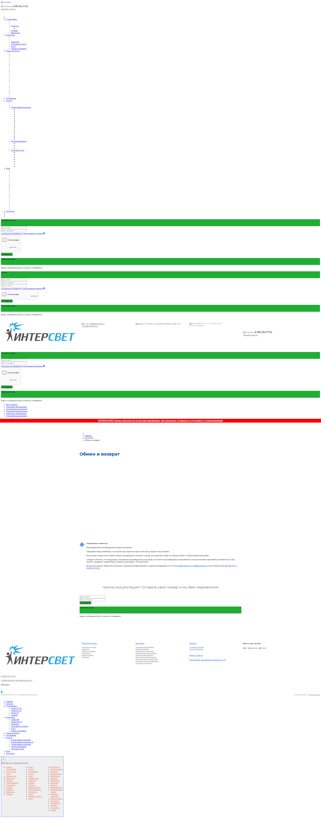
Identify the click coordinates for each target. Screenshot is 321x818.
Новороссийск (35, 796)
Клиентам (10, 35)
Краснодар (11, 776)
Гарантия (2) (16, 722)
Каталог (9, 704)
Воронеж (10, 778)
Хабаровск (55, 781)
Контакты (10, 211)
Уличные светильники (144, 655)
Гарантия (15, 42)
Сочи (30, 776)
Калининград (34, 787)
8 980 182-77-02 (20, 6)
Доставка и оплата (89, 647)
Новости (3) (16, 708)
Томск (31, 769)
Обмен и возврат (18, 49)
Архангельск (55, 774)
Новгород (10, 785)
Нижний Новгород (54, 795)
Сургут (31, 774)
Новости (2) (16, 710)
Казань (9, 781)
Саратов (32, 781)
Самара (9, 790)
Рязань (31, 783)
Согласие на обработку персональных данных (22, 233)
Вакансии (15, 33)
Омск (30, 767)
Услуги (9, 101)
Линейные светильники (16, 411)
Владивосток (56, 787)
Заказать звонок (8, 9)
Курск (31, 794)
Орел (30, 799)
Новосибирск (12, 783)
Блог (8, 168)
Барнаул (54, 772)
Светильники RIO (142, 649)
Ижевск (53, 805)
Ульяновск (55, 808)
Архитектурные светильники (147, 661)
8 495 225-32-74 (229, 566)
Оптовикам (11, 98)
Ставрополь (33, 778)
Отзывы (14, 30)
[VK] (245, 648)
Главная (88, 436)
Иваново (54, 783)
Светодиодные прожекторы (147, 659)
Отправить (7, 254)
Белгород (54, 767)
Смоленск (54, 801)
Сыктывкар (33, 772)
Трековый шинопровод (16, 416)
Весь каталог (12, 404)
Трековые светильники (16, 407)
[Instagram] (253, 648)
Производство (17, 150)
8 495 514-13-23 (93, 568)
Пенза (53, 810)
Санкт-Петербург (11, 768)
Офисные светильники (16, 414)
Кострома (32, 792)
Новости (15, 26)
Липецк (53, 785)
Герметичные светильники (146, 653)
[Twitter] (262, 648)
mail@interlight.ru (97, 324)
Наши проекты (12, 51)
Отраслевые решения (21, 107)
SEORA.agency (314, 695)
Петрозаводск (34, 790)
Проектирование (19, 141)
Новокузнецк (56, 799)
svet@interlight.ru (90, 326)
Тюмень (31, 785)
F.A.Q (13, 729)
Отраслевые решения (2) (22, 742)
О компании (11, 19)
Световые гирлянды (144, 663)
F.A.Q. (13, 46)
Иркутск (54, 778)
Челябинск (55, 776)
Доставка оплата (18, 44)
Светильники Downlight (16, 409)
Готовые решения (196, 647)
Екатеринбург (56, 769)
